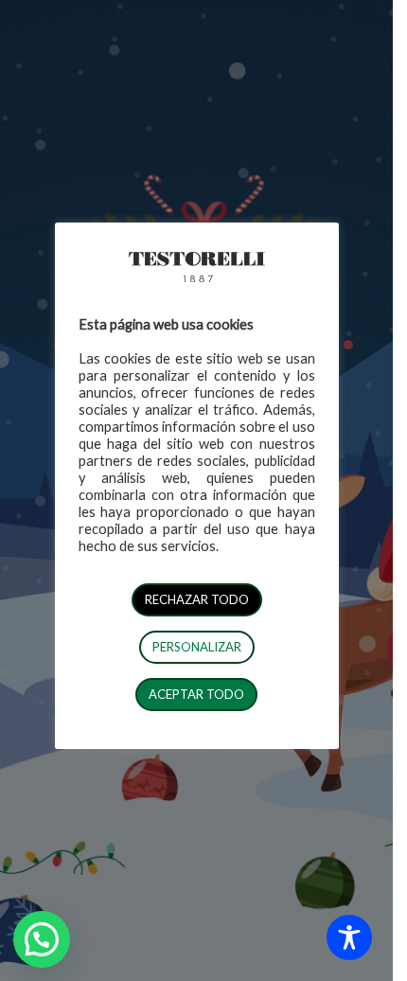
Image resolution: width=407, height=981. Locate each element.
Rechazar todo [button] (197, 599)
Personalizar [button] (196, 646)
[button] (41, 939)
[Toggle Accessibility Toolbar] (349, 937)
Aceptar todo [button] (196, 694)
